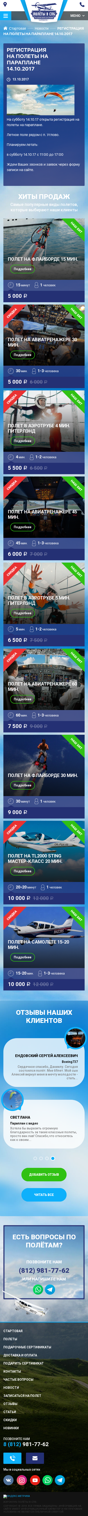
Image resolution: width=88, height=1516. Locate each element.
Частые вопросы (18, 1379)
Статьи (9, 1412)
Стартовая (17, 28)
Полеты (10, 1339)
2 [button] (41, 1158)
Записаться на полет (22, 1396)
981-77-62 (82, 4)
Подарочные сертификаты (27, 1347)
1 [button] (35, 1158)
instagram (22, 1480)
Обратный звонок (12, 1458)
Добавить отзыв (44, 1174)
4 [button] (53, 1158)
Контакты (12, 1371)
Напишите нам (35, 1458)
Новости (42, 28)
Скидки (10, 1420)
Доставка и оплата (20, 1355)
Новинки (11, 1428)
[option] (44, 1088)
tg (60, 1480)
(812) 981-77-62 (44, 1270)
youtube (35, 1480)
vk (8, 1480)
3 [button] (47, 1158)
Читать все (44, 1195)
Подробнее (22, 269)
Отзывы (10, 1404)
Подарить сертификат (23, 1363)
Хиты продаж (44, 202)
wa (47, 1480)
